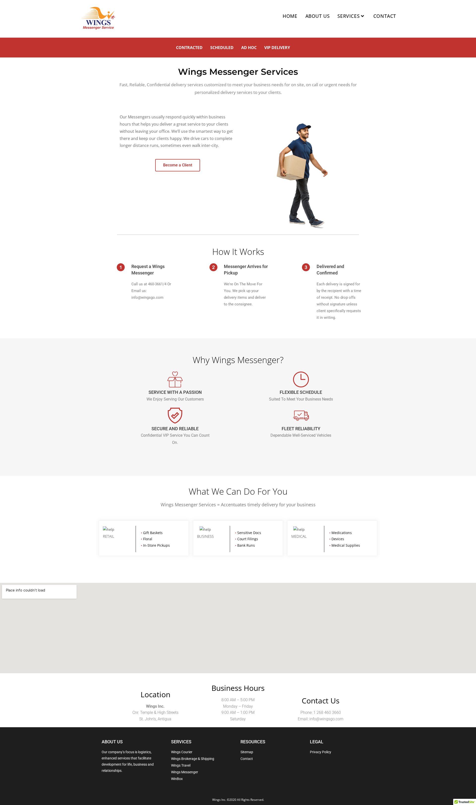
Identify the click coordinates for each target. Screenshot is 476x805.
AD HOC (249, 47)
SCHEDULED (222, 47)
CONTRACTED (189, 47)
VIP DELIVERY (277, 47)
